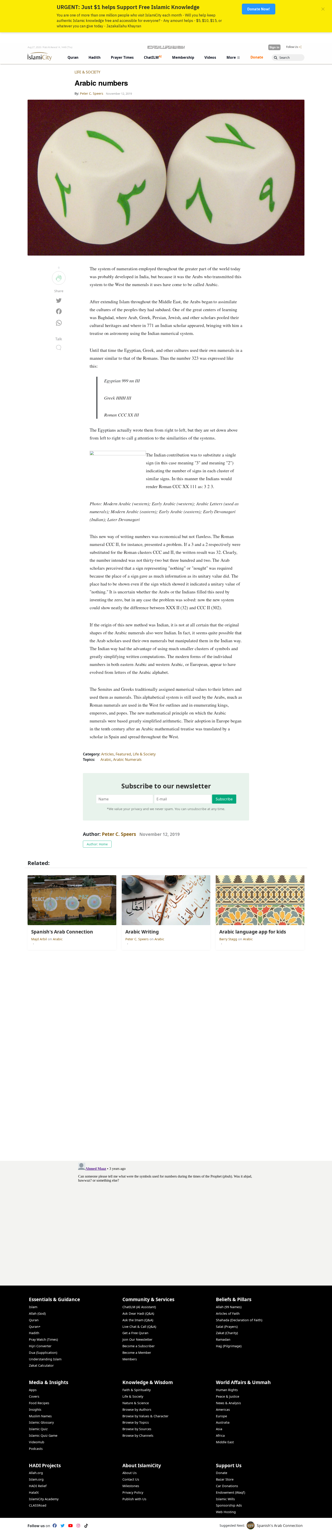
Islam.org (36, 1479)
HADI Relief (38, 1486)
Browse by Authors (136, 1409)
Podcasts (36, 1448)
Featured (123, 754)
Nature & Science (135, 1403)
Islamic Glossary (41, 1422)
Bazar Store (225, 1479)
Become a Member (136, 1352)
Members (129, 1359)
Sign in (274, 47)
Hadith (34, 1333)
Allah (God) (37, 1313)
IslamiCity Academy (43, 1499)
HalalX (34, 1492)
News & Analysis (228, 1403)
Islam (33, 1307)
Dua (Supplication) (43, 1352)
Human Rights (227, 1390)
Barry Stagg (228, 939)
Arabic (106, 759)
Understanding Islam (45, 1359)
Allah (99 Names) (228, 1307)
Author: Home (97, 844)
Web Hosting (226, 1512)
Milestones (130, 1486)
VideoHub (36, 1442)
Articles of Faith (228, 1313)
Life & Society (87, 72)
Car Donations (227, 1486)
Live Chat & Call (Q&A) (139, 1326)
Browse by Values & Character (145, 1416)
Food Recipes (39, 1403)
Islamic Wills (225, 1499)
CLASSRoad (37, 1505)
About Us (129, 1473)
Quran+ (34, 1326)
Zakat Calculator (41, 1365)
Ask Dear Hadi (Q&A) (138, 1313)
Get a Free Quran (135, 1333)
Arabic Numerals (127, 759)
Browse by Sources (136, 1429)
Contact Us (130, 1479)
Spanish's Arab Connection (280, 1525)
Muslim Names (40, 1416)
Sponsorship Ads (229, 1505)
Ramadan (223, 1339)
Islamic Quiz (38, 1429)
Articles (107, 754)
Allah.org (36, 1473)
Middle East (225, 1442)
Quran (34, 1320)
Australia (222, 1422)
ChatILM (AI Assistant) (139, 1307)
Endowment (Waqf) (230, 1492)
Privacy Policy (132, 1492)
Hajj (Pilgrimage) (228, 1346)
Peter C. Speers (119, 834)
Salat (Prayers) (227, 1326)
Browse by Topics (135, 1422)
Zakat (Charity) (227, 1333)
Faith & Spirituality (136, 1390)
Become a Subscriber (138, 1346)
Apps (33, 1390)
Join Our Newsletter (137, 1339)
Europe (221, 1416)
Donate (221, 1473)
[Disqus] (165, 1217)
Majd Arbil (39, 939)
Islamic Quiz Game (43, 1435)
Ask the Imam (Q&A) (137, 1320)
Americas (223, 1409)
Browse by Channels (137, 1435)
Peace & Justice (227, 1396)
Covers (34, 1396)
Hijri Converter (40, 1346)
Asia (219, 1429)
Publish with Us (134, 1499)
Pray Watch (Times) (43, 1339)
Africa (220, 1435)
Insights (35, 1409)
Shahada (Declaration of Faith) (239, 1320)
